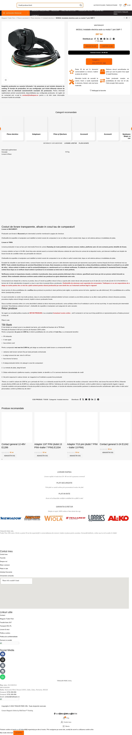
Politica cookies (5, 633)
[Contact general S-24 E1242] (115, 427)
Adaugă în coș (90, 46)
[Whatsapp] (2, 677)
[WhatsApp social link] (110, 39)
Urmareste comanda (7, 576)
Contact (2, 615)
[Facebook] (2, 654)
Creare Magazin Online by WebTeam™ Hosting (17, 710)
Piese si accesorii (23, 18)
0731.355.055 (11, 692)
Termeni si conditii (6, 640)
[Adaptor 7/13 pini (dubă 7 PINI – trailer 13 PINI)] (82, 427)
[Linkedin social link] (107, 39)
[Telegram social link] (113, 39)
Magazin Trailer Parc (8, 18)
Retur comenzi (5, 565)
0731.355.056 (11, 694)
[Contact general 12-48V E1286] (17, 427)
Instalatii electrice (48, 18)
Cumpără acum (107, 46)
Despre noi (3, 561)
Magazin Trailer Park (7, 619)
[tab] (52, 143)
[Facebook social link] (95, 39)
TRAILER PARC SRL (7, 531)
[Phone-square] (2, 665)
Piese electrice (35, 18)
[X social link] (97, 39)
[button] (9, 456)
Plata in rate (4, 568)
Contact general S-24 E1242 (114, 444)
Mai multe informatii (6, 733)
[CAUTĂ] (80, 5)
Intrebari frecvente (6, 572)
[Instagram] (2, 659)
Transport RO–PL (6, 626)
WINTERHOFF (99, 25)
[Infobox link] (64, 471)
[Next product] (129, 18)
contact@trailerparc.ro (12, 697)
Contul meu (4, 554)
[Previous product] (124, 18)
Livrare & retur (4, 629)
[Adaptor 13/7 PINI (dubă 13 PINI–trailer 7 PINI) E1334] (49, 427)
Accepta (18, 733)
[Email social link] (101, 39)
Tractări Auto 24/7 (6, 622)
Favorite (2, 558)
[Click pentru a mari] (5, 80)
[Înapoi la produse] (126, 18)
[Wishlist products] (120, 5)
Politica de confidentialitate (9, 636)
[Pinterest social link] (104, 39)
